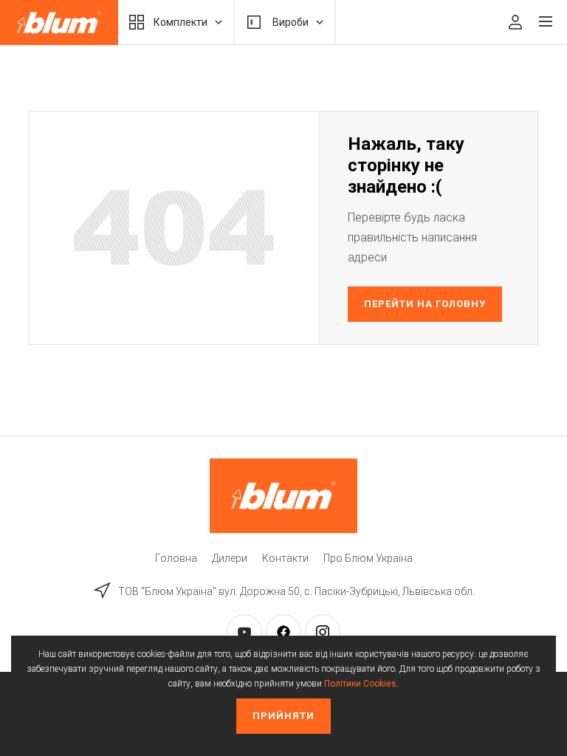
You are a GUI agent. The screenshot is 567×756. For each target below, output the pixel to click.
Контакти (285, 558)
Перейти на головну (425, 303)
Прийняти (283, 715)
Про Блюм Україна (368, 558)
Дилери (229, 558)
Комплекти (180, 22)
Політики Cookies (360, 683)
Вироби (290, 22)
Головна (176, 558)
